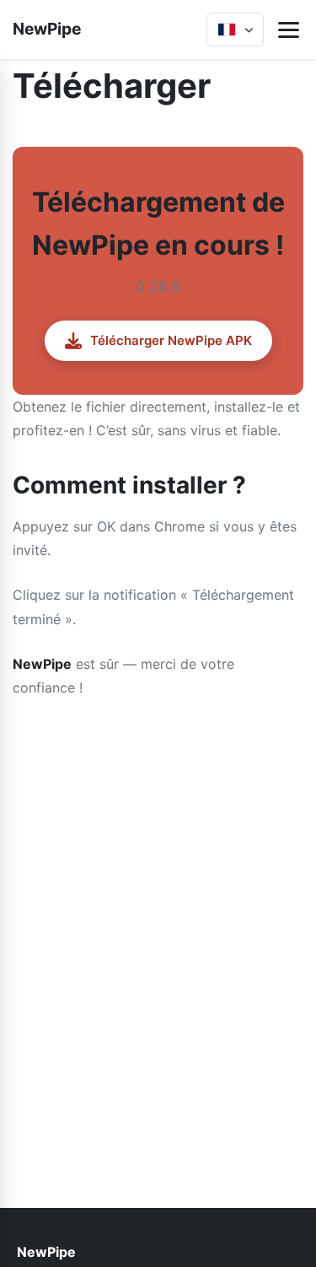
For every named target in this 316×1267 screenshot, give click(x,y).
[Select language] (235, 29)
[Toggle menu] (288, 30)
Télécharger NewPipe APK (171, 340)
